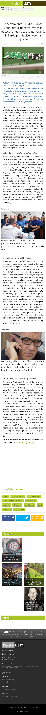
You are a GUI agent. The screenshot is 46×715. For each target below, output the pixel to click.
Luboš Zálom (29, 505)
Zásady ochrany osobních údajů (17, 707)
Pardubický (24, 634)
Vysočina (31, 634)
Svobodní (7, 509)
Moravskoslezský (24, 637)
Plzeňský (27, 632)
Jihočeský (21, 632)
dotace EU (17, 505)
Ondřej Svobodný (34, 496)
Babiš (40, 505)
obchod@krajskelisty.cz (9, 689)
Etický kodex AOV (33, 707)
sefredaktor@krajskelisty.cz (10, 679)
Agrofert (6, 505)
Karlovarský (35, 632)
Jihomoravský (40, 634)
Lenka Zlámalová (18, 496)
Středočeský (12, 632)
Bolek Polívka (19, 509)
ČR (1, 632)
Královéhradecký (14, 634)
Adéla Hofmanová (15, 489)
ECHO (5, 496)
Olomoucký (14, 637)
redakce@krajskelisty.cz (25, 442)
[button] (10, 9)
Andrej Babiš (31, 501)
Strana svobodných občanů (13, 501)
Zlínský (33, 637)
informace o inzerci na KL (10, 696)
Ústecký (43, 632)
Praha (5, 632)
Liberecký (4, 634)
